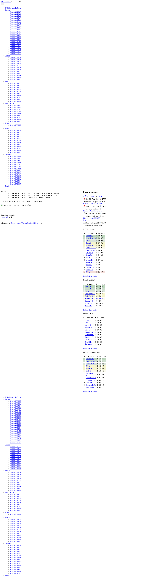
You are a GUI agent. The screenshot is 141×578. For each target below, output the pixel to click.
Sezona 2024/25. (15, 16)
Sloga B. (89, 255)
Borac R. (89, 265)
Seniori (7, 10)
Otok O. (88, 330)
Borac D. (88, 289)
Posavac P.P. (90, 267)
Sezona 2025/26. (15, 14)
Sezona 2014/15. (15, 36)
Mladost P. (89, 253)
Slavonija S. (89, 301)
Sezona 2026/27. (15, 12)
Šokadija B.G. (90, 344)
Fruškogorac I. (91, 387)
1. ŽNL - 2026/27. (89, 196)
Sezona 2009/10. (15, 48)
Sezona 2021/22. (15, 22)
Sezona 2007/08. (15, 52)
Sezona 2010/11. (15, 44)
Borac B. (89, 243)
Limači (7, 128)
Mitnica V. (89, 240)
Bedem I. (88, 286)
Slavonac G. (90, 250)
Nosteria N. (5, 217)
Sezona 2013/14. (15, 38)
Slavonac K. (90, 262)
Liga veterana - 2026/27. (91, 218)
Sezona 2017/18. (15, 30)
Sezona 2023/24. (15, 18)
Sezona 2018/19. (15, 28)
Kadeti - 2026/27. (89, 204)
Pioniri (7, 81)
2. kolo (99, 196)
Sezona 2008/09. (15, 46)
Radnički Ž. (89, 296)
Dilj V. (88, 272)
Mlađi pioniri (9, 103)
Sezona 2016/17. (15, 32)
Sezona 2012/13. (15, 40)
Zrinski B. (89, 236)
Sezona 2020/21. (15, 24)
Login (7, 186)
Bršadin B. (89, 245)
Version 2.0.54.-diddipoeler (30, 223)
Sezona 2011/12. (15, 42)
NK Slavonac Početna (13, 8)
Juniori (7, 56)
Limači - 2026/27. (89, 211)
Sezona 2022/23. (15, 20)
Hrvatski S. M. (91, 380)
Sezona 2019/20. (15, 26)
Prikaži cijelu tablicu (90, 276)
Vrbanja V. (89, 270)
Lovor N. (88, 325)
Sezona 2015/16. (15, 34)
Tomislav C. (89, 337)
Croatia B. (89, 260)
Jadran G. (88, 323)
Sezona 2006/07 (15, 54)
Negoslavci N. (91, 238)
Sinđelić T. (89, 257)
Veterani (8, 154)
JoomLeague (15, 223)
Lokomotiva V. (90, 294)
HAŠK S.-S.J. (91, 248)
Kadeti (7, 123)
